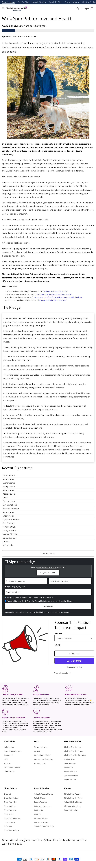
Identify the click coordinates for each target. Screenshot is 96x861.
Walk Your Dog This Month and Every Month (54, 294)
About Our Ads (40, 763)
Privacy (37, 751)
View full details (61, 673)
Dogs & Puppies (40, 802)
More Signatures (48, 553)
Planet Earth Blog (41, 822)
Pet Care (37, 814)
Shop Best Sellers (11, 798)
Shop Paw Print (10, 802)
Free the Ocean (70, 771)
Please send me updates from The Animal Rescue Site (30, 597)
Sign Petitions (8, 2)
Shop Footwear (10, 810)
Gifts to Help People (72, 794)
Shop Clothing (10, 806)
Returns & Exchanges (12, 751)
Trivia (67, 2)
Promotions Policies (42, 755)
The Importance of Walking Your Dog (51, 300)
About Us (7, 763)
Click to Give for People (73, 751)
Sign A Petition (70, 779)
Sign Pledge (48, 606)
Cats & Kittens (40, 798)
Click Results (9, 771)
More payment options (74, 667)
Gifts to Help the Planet (73, 798)
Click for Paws (70, 763)
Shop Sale (8, 826)
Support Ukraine (71, 810)
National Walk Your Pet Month (55, 291)
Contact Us (8, 755)
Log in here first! (48, 572)
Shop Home (9, 814)
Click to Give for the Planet (75, 755)
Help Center (9, 747)
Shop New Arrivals (11, 830)
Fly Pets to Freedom (72, 806)
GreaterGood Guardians (46, 567)
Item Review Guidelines (44, 759)
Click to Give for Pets (72, 747)
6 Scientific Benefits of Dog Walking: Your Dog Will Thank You (58, 297)
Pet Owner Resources (43, 806)
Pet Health (38, 810)
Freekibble (68, 767)
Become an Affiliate (12, 767)
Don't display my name (16, 586)
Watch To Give (55, 2)
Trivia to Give (69, 759)
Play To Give (23, 2)
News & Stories (39, 2)
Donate (75, 2)
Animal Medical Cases (73, 802)
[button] (3, 8)
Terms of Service (62, 612)
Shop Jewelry (9, 822)
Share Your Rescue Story (44, 826)
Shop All (7, 794)
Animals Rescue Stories (43, 794)
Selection (58, 633)
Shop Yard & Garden (12, 818)
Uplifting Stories (41, 818)
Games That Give (71, 775)
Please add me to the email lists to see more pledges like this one (40, 601)
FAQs (6, 759)
